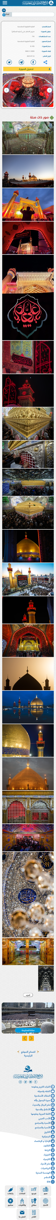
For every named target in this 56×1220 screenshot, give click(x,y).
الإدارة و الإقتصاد (42, 1141)
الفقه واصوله (44, 1091)
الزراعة (47, 1150)
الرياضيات (45, 1168)
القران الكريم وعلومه (41, 1086)
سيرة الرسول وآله (42, 1100)
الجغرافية (46, 1136)
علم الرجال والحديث (41, 1104)
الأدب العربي (44, 1118)
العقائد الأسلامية (42, 1095)
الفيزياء (47, 1154)
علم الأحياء (45, 1163)
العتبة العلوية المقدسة (26, 26)
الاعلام (47, 1177)
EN (4, 10)
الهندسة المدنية (43, 1172)
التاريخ (47, 1132)
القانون (47, 1145)
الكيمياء (46, 1159)
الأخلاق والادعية (43, 1109)
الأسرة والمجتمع (42, 1122)
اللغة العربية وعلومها (40, 1113)
